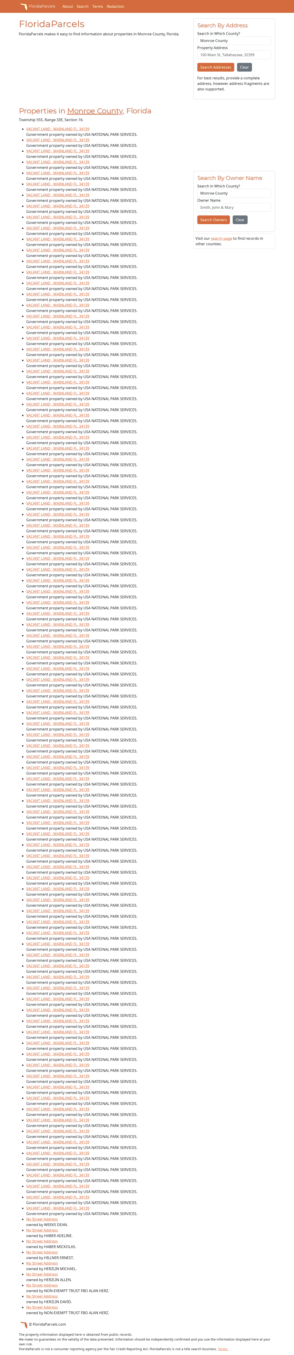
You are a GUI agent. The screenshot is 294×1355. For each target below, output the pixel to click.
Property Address (212, 47)
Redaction (115, 6)
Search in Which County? (218, 33)
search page (221, 238)
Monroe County (95, 110)
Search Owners (213, 219)
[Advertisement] (103, 72)
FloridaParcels (42, 6)
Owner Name (208, 200)
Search (83, 6)
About (67, 6)
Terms (97, 6)
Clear (244, 67)
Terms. (223, 1349)
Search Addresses (215, 67)
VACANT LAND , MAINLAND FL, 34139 (57, 128)
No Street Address (42, 1219)
